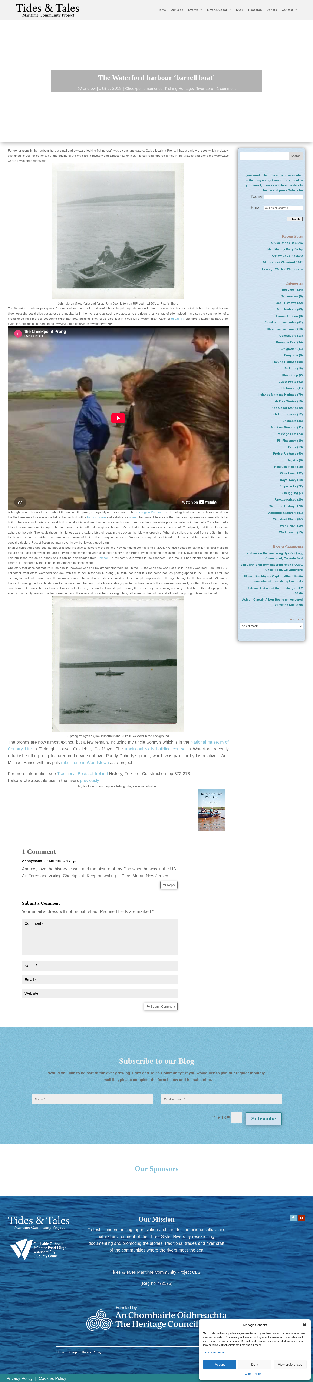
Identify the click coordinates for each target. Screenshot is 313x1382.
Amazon (103, 557)
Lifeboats (289, 420)
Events (193, 9)
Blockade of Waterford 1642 (283, 262)
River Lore (204, 88)
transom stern (96, 517)
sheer (133, 517)
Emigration (289, 349)
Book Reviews (286, 303)
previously (89, 780)
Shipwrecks (288, 486)
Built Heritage (286, 309)
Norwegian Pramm (148, 512)
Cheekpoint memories (143, 88)
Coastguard (287, 335)
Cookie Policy (253, 1373)
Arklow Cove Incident (287, 256)
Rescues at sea (285, 466)
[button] (304, 1325)
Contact (287, 9)
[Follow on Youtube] (301, 1218)
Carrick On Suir (287, 316)
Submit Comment (163, 1006)
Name (257, 196)
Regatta (292, 460)
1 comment (226, 88)
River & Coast (217, 9)
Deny (255, 1364)
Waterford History (282, 506)
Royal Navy (288, 480)
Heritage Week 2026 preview (282, 269)
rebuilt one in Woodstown (85, 762)
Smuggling (290, 493)
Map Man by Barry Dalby (285, 249)
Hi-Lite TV (178, 318)
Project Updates (284, 453)
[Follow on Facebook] (293, 1218)
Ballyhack (289, 289)
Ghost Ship (290, 375)
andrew (89, 88)
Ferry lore (291, 355)
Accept (220, 1364)
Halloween (289, 388)
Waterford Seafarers (282, 512)
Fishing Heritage (179, 88)
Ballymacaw (289, 296)
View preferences (290, 1364)
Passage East (286, 434)
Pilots (292, 447)
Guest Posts (287, 381)
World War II (287, 532)
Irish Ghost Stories (284, 407)
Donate (272, 9)
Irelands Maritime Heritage (277, 394)
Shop (240, 9)
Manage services (215, 1352)
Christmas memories (281, 329)
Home (162, 9)
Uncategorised (285, 499)
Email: (257, 207)
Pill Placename (287, 440)
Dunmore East (286, 342)
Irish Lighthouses (283, 414)
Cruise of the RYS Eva (287, 243)
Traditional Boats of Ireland (82, 773)
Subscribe (263, 1119)
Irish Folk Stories (284, 401)
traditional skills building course (155, 749)
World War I (288, 525)
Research (255, 9)
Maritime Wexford (283, 427)
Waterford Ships (284, 519)
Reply (171, 885)
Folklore (290, 368)
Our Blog (177, 9)
